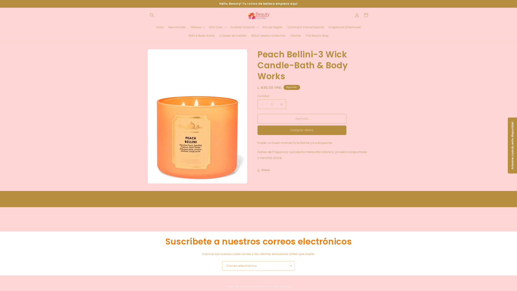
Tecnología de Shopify (279, 286)
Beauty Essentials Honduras (250, 286)
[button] (151, 15)
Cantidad (263, 96)
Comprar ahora (301, 130)
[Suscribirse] (290, 266)
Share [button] (266, 170)
